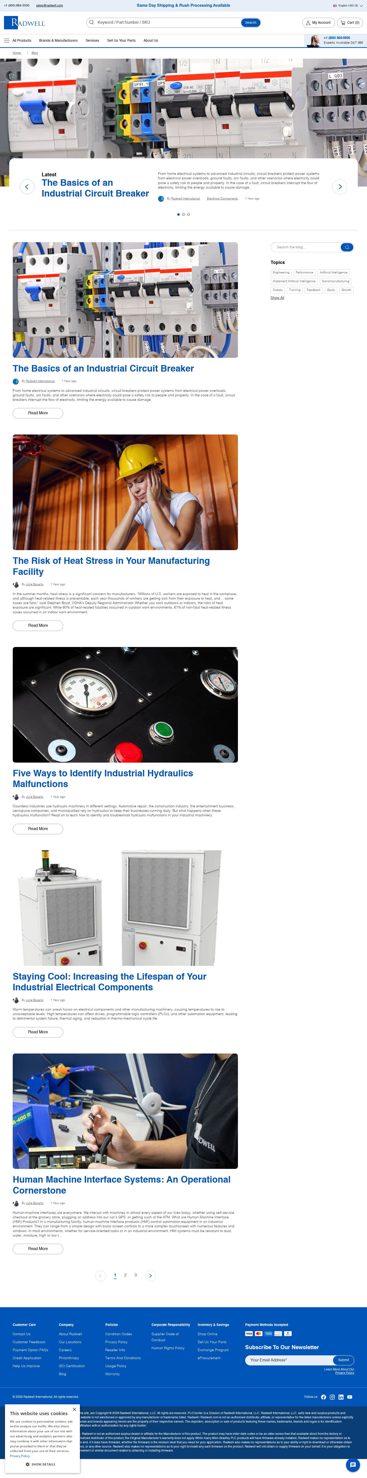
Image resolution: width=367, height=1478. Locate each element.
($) (348, 5)
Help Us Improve (26, 1366)
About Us (151, 40)
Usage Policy (115, 1366)
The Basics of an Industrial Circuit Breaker (95, 189)
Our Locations (70, 1342)
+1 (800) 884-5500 (16, 5)
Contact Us (21, 1334)
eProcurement (209, 1358)
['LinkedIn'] (341, 1397)
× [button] (74, 1410)
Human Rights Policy (168, 1348)
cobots (278, 290)
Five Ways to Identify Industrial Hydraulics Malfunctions (103, 779)
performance (304, 272)
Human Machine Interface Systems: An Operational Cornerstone (122, 1185)
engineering (281, 272)
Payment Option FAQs (30, 1350)
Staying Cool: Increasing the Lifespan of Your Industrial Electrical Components (109, 982)
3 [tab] (188, 214)
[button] (42, 1464)
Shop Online (207, 1334)
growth (346, 290)
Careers (65, 1350)
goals (331, 290)
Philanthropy (69, 1358)
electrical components (222, 198)
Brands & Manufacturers (58, 40)
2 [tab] (183, 214)
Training (294, 290)
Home (17, 53)
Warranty (112, 1374)
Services (92, 40)
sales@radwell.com (49, 5)
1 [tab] (178, 214)
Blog (35, 53)
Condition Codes (118, 1334)
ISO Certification (72, 1366)
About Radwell (70, 1334)
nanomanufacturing (335, 281)
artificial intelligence (334, 272)
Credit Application (27, 1358)
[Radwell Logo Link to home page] (24, 22)
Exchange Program (213, 1350)
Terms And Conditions (123, 1358)
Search (250, 22)
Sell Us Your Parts (121, 40)
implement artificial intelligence (294, 281)
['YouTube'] (350, 1397)
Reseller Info (115, 1350)
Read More (38, 413)
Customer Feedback (29, 1342)
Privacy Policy (344, 1373)
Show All (277, 298)
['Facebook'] (323, 1397)
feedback (314, 290)
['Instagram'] (332, 1397)
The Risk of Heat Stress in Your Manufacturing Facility (111, 567)
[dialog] (42, 1438)
